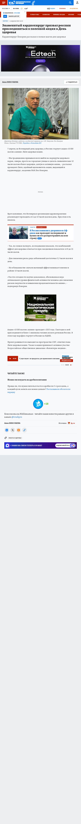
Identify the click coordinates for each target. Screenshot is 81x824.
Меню (3, 2)
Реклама (62, 8)
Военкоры (46, 14)
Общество (32, 227)
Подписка (74, 8)
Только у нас (34, 14)
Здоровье (5, 21)
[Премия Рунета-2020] (32, 3)
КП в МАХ (71, 14)
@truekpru (16, 417)
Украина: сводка (59, 14)
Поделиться (72, 82)
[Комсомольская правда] (19, 3)
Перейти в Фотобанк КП (32, 143)
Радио (52, 8)
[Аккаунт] (77, 2)
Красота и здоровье (15, 438)
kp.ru (73, 423)
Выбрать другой (14, 16)
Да (5, 16)
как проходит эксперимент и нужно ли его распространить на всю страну (49, 234)
